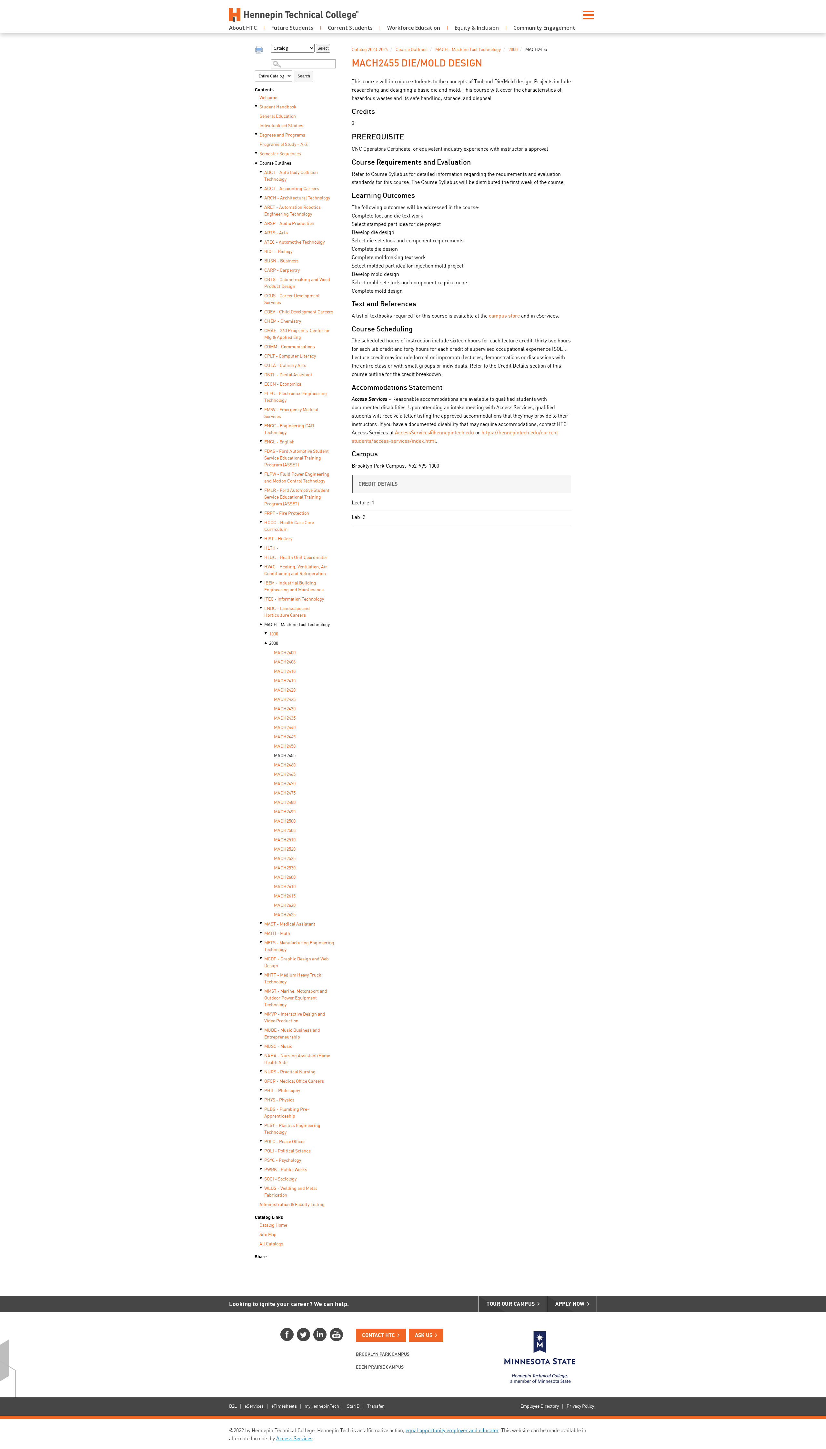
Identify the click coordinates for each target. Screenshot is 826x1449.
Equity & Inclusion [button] (477, 27)
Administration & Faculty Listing (292, 1204)
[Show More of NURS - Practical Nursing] (261, 1071)
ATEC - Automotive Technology (294, 242)
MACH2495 (285, 812)
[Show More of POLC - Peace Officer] (261, 1141)
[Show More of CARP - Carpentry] (261, 269)
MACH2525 (285, 858)
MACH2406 (285, 662)
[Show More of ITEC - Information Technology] (261, 598)
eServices (254, 1406)
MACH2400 (285, 653)
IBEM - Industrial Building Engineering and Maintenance (294, 586)
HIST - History (278, 539)
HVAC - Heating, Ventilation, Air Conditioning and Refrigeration (295, 570)
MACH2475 (285, 793)
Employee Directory (539, 1406)
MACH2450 (285, 746)
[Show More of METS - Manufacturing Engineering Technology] (261, 942)
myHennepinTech (322, 1406)
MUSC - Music (278, 1046)
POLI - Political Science (287, 1151)
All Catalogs (271, 1244)
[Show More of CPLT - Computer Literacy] (261, 355)
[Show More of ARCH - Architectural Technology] (261, 197)
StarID (353, 1406)
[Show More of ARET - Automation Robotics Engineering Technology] (261, 206)
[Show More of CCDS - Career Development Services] (261, 295)
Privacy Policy (580, 1406)
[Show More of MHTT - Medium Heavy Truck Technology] (261, 974)
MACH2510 (285, 840)
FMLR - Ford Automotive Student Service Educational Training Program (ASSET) (296, 497)
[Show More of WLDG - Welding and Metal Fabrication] (261, 1188)
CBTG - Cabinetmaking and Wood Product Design (297, 283)
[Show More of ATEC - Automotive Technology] (261, 241)
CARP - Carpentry (282, 270)
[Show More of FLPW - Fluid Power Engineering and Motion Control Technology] (261, 473)
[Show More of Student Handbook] (256, 106)
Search (303, 76)
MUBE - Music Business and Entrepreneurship (292, 1033)
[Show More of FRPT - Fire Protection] (261, 512)
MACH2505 (285, 830)
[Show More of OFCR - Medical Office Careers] (261, 1080)
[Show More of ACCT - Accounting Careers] (261, 188)
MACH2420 (285, 690)
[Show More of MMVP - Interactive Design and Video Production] (261, 1013)
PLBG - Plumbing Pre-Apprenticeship (286, 1113)
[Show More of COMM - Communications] (261, 346)
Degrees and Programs (282, 135)
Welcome (268, 98)
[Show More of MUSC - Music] (261, 1046)
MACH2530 (285, 868)
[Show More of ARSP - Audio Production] (261, 223)
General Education (277, 116)
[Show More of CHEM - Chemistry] (261, 320)
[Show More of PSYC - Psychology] (261, 1159)
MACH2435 (285, 718)
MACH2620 (285, 905)
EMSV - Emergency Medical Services (291, 413)
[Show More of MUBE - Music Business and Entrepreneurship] (261, 1029)
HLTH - (271, 548)
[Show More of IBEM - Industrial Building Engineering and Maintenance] (261, 582)
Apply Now (570, 1304)
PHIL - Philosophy (282, 1091)
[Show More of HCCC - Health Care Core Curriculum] (261, 522)
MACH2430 (285, 709)
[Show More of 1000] (266, 633)
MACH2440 (285, 727)
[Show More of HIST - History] (261, 538)
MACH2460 (285, 765)
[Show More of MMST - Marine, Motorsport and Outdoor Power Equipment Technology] (261, 990)
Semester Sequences (280, 154)
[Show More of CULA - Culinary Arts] (261, 365)
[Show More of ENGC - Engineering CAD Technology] (261, 425)
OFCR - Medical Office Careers (294, 1081)
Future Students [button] (292, 27)
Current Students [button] (350, 27)
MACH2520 (285, 849)
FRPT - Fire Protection (286, 513)
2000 (273, 643)
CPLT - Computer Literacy (290, 356)
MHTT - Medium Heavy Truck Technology (292, 978)
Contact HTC (378, 1335)
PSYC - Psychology (282, 1160)
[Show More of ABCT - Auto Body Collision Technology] (261, 172)
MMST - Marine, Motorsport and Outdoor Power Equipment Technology (295, 998)
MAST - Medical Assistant (289, 924)
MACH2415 (285, 681)
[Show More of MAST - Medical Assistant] (261, 923)
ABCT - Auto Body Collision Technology (291, 176)
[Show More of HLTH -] (261, 547)
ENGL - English (279, 442)
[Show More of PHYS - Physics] (261, 1099)
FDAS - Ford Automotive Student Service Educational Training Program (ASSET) (296, 458)
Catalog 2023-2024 (370, 49)
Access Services (294, 1439)
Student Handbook (278, 107)
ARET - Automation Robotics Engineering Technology (292, 211)
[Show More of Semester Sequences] (256, 153)
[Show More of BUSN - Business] (261, 260)
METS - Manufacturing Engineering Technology (299, 946)
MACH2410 (285, 671)
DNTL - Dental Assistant (288, 375)
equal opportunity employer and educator (452, 1431)
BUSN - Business (281, 261)
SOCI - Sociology (280, 1179)
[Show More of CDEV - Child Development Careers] (261, 311)
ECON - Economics (282, 384)
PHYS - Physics (279, 1100)
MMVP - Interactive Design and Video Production (294, 1017)
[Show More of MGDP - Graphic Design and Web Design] (261, 958)
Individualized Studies (281, 126)
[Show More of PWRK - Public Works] (261, 1169)
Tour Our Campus (511, 1304)
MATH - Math (277, 933)
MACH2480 (285, 802)
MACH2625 (285, 915)
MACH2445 (285, 737)
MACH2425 (285, 699)
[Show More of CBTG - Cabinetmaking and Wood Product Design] (261, 279)
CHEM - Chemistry (282, 321)
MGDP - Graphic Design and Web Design (296, 962)
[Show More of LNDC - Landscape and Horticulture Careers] (261, 608)
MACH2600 (285, 877)
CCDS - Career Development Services (292, 299)
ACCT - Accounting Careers (291, 189)
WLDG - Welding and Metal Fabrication (290, 1192)
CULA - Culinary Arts (285, 365)
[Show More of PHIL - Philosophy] (261, 1090)
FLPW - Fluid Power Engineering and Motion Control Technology (296, 477)
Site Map (268, 1234)
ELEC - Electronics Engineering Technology (295, 397)
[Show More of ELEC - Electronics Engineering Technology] (261, 393)
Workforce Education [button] (413, 27)
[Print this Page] (260, 51)
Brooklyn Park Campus (382, 1354)
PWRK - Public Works (285, 1170)
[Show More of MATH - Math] (261, 933)
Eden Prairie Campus (380, 1367)
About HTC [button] (243, 27)
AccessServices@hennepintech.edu (434, 433)
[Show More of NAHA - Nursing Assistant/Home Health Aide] (261, 1055)
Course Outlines (275, 163)
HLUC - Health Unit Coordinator (295, 557)
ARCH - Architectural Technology (297, 198)
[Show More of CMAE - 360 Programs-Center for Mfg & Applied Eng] (261, 330)
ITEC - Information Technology (294, 599)
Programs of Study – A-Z (283, 144)
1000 (273, 634)
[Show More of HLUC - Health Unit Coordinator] (261, 557)
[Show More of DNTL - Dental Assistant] (261, 374)
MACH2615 (285, 896)
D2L (233, 1406)
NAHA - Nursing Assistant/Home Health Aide (297, 1059)
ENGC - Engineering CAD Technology (289, 429)
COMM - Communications (289, 347)
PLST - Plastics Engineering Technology (292, 1129)
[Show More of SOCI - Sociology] (261, 1178)
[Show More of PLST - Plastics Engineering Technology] (261, 1125)
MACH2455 (285, 756)
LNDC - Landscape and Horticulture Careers (287, 612)
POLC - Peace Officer (284, 1142)
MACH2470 (285, 784)
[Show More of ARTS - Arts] (261, 232)
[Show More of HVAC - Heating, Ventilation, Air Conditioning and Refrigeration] (261, 566)
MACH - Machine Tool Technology (297, 625)
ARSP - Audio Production (289, 223)
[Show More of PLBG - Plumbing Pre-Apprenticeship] (261, 1108)
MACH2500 (285, 821)
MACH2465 (285, 774)
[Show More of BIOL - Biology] (261, 251)
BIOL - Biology (278, 251)
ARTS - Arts (276, 233)
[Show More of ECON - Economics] (261, 383)
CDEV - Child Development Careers (298, 312)
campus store (504, 316)
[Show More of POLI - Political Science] (261, 1150)
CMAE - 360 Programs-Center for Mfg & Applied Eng (297, 334)
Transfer (375, 1406)
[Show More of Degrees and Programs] (256, 134)
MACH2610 (285, 887)
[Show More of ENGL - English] (261, 441)
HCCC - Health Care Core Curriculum (289, 526)
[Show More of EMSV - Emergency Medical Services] (261, 409)
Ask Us (423, 1335)
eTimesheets (284, 1406)
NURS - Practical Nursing (290, 1072)
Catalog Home (273, 1225)
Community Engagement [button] (544, 27)
